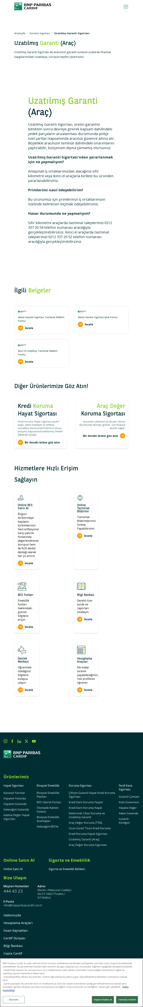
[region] (71, 982)
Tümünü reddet (127, 999)
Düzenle (13, 999)
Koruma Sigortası (39, 33)
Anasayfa (19, 33)
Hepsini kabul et (103, 999)
